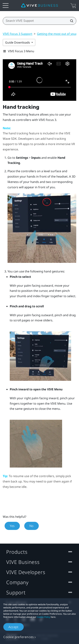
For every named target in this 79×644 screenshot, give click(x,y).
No (31, 526)
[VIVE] (39, 5)
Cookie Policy (43, 617)
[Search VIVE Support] (70, 21)
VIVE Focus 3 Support (17, 34)
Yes (12, 526)
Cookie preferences (18, 637)
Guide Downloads (18, 42)
